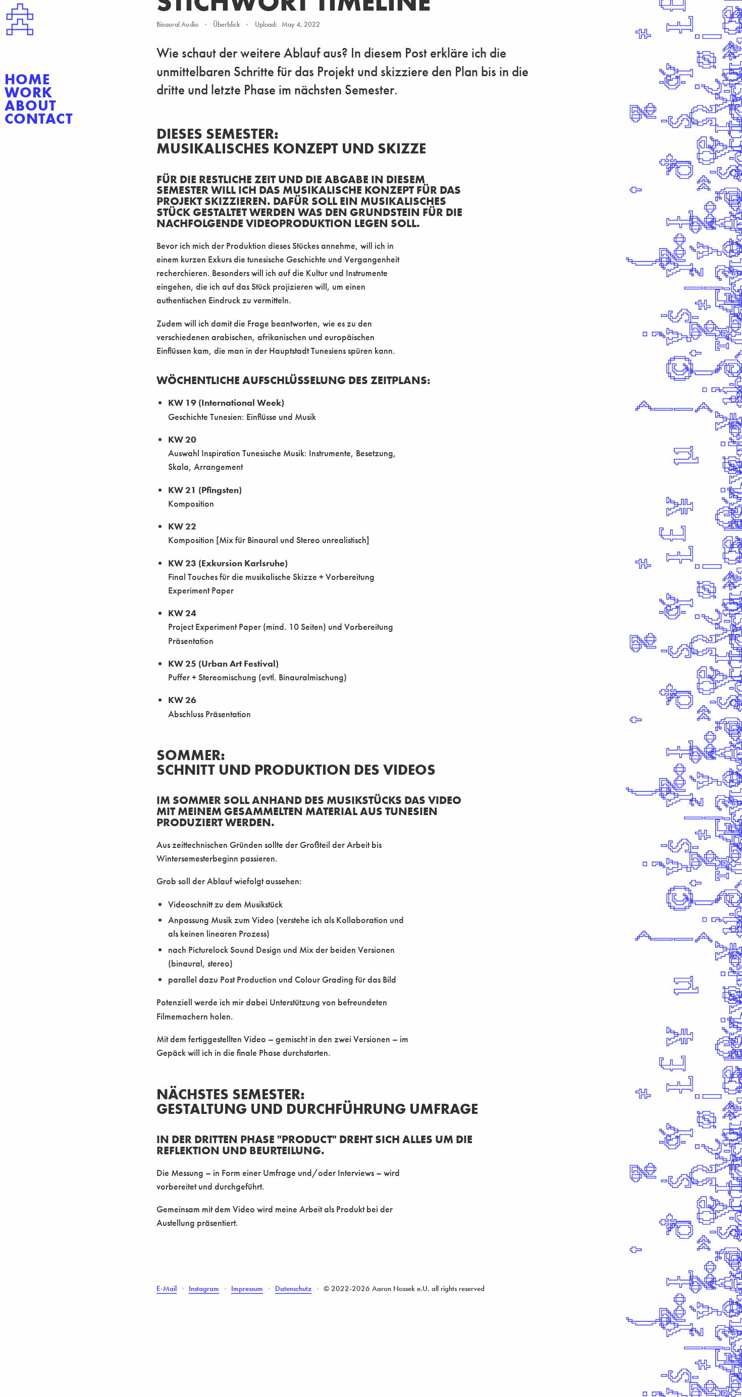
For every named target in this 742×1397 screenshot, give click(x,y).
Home (27, 79)
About (31, 106)
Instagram (204, 1288)
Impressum (247, 1288)
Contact (39, 119)
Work (28, 92)
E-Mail (166, 1288)
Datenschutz (293, 1288)
